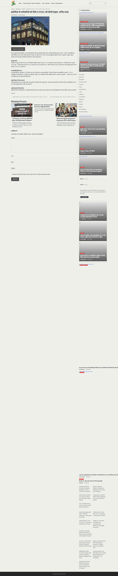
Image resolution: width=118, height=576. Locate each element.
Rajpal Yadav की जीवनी (87, 151)
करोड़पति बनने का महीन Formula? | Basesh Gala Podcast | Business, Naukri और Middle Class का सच (85, 555)
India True (63, 573)
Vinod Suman (21, 15)
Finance (33, 3)
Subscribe (84, 197)
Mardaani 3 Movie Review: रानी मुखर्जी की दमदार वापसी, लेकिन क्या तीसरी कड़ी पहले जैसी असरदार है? (92, 66)
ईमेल (12, 162)
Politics (81, 104)
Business (38, 3)
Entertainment (58, 3)
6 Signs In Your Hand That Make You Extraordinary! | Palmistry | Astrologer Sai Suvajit (98, 524)
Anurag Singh (83, 132)
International (82, 89)
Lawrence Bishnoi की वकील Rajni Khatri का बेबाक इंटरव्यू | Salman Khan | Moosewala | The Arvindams (99, 555)
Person (81, 101)
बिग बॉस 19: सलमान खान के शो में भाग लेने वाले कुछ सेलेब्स (90, 481)
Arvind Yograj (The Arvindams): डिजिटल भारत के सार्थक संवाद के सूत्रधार (91, 170)
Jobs (43, 3)
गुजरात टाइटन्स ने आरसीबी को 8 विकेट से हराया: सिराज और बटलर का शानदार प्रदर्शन (92, 256)
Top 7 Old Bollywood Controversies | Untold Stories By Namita (85, 505)
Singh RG (82, 49)
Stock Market (82, 109)
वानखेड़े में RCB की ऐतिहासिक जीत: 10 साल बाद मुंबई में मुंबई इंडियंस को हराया (91, 216)
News (20, 3)
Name (84, 178)
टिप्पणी (13, 138)
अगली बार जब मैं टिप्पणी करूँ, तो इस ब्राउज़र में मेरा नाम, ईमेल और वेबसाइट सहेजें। (31, 174)
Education (81, 79)
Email (84, 184)
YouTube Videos (83, 111)
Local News (82, 97)
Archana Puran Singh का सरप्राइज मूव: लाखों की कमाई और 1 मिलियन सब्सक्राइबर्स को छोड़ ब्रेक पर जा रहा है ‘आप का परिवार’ (92, 25)
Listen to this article (18, 49)
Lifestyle (47, 3)
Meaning (81, 99)
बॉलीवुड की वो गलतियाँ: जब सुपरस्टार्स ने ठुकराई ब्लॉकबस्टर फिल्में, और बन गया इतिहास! (92, 46)
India (80, 87)
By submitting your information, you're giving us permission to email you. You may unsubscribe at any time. (93, 192)
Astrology (81, 74)
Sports (53, 3)
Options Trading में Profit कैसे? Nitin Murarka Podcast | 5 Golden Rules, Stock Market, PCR (99, 544)
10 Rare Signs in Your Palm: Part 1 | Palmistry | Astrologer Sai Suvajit (85, 522)
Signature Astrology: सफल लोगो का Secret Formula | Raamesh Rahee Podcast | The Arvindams (84, 565)
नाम (12, 156)
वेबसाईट (13, 168)
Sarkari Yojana (26, 3)
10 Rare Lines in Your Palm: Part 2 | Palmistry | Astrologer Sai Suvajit (99, 513)
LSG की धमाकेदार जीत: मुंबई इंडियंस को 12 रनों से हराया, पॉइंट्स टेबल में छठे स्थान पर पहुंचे (92, 236)
